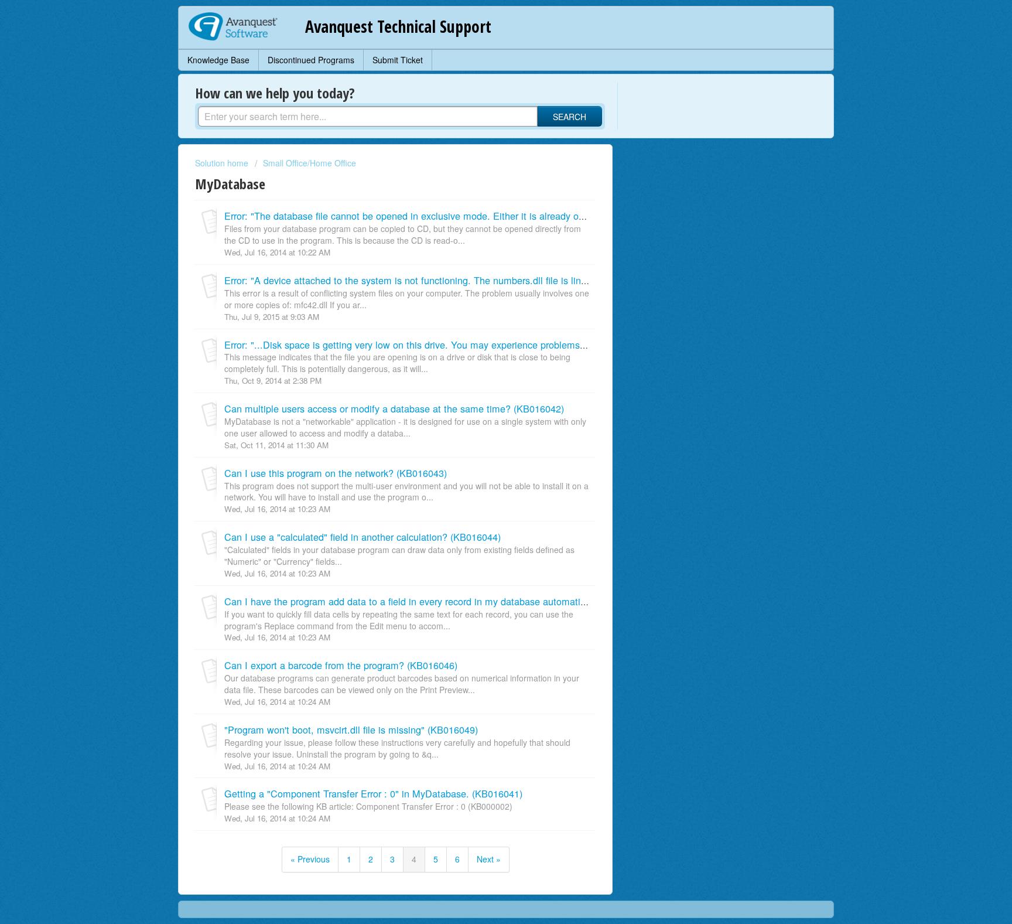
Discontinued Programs (311, 60)
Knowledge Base (218, 60)
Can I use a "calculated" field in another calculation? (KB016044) (362, 537)
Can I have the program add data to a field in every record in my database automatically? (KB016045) (441, 601)
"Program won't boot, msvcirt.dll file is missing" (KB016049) (351, 729)
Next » (489, 859)
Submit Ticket (397, 60)
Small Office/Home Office (309, 163)
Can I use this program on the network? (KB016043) (335, 473)
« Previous (310, 859)
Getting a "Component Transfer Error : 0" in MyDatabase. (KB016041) (373, 793)
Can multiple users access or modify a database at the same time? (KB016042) (394, 408)
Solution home (223, 163)
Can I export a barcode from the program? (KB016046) (340, 665)
